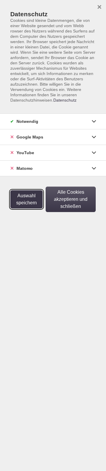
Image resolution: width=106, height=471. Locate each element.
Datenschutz (65, 100)
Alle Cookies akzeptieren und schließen (70, 199)
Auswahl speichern (26, 199)
